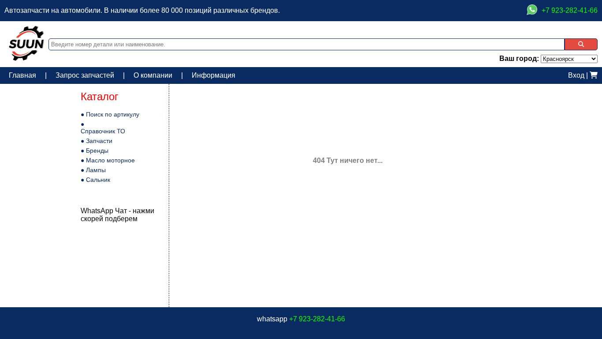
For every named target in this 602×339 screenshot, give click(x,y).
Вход (576, 75)
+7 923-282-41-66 (317, 319)
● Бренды (94, 150)
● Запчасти (96, 140)
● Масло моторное (108, 160)
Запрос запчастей (85, 75)
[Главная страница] (26, 58)
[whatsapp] (532, 10)
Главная (22, 75)
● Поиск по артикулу (110, 114)
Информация (213, 75)
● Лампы (93, 169)
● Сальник (95, 179)
